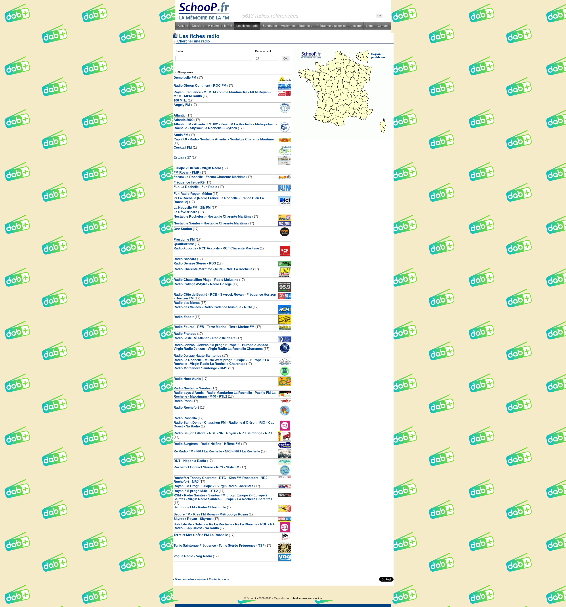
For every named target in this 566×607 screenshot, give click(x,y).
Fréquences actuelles (331, 25)
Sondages (270, 25)
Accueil (183, 25)
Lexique (356, 25)
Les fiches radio (247, 25)
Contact (383, 25)
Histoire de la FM (220, 25)
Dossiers (198, 25)
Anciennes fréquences (296, 25)
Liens (369, 25)
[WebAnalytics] (385, 592)
